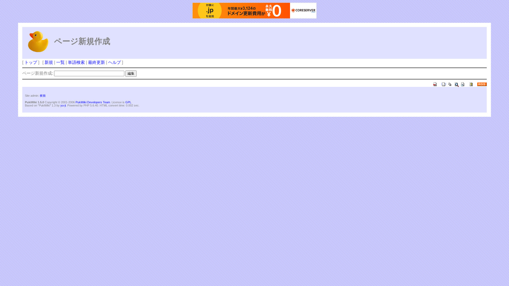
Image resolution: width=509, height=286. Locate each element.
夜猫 (43, 95)
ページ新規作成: (37, 73)
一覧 (60, 62)
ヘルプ (114, 62)
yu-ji (63, 105)
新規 (49, 62)
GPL (128, 102)
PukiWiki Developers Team (93, 102)
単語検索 (76, 62)
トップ (30, 62)
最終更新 (96, 62)
